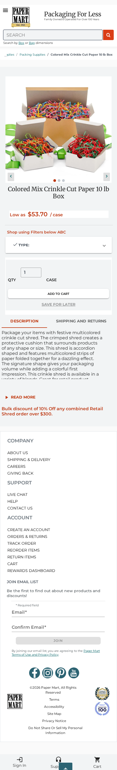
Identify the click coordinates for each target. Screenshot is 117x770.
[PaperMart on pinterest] (60, 672)
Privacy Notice (54, 721)
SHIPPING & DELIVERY (28, 459)
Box (21, 43)
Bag (32, 43)
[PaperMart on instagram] (47, 672)
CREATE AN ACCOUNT (28, 529)
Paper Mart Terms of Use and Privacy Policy (56, 653)
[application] (58, 129)
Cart (97, 762)
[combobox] (53, 35)
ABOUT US (17, 452)
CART (12, 563)
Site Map (54, 714)
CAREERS (16, 466)
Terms (54, 699)
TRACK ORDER (21, 543)
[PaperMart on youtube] (73, 672)
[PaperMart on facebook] (34, 672)
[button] (11, 177)
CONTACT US (20, 508)
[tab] (24, 321)
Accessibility (54, 707)
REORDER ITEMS (23, 550)
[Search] (108, 35)
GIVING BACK (20, 473)
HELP (12, 501)
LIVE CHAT (17, 494)
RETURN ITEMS (21, 557)
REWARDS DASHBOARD (31, 570)
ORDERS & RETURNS (27, 536)
